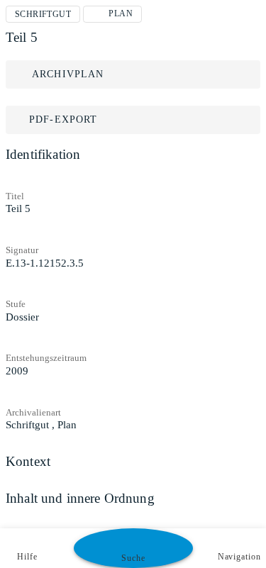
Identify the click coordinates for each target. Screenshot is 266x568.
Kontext (28, 461)
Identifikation (43, 154)
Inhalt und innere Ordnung (80, 498)
